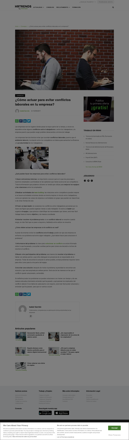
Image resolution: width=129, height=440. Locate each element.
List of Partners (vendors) (65, 437)
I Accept (114, 428)
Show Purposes (114, 435)
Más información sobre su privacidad (24, 436)
